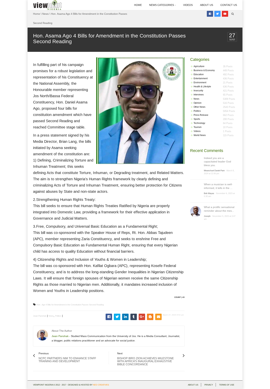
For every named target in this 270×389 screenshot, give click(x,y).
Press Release (201, 115)
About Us (206, 4)
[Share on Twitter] (117, 317)
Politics (58, 316)
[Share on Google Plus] (142, 317)
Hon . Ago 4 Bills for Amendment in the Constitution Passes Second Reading (70, 305)
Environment (200, 82)
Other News (199, 107)
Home (138, 4)
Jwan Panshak (39, 316)
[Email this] (158, 317)
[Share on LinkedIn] (125, 317)
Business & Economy (204, 70)
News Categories (162, 4)
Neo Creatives (101, 385)
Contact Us (228, 4)
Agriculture (199, 66)
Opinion (197, 103)
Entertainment (201, 78)
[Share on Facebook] (109, 317)
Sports (197, 119)
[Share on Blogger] (150, 317)
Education (199, 74)
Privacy (208, 385)
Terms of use (226, 385)
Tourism (197, 127)
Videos (188, 4)
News (45, 13)
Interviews (199, 94)
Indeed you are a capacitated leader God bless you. (217, 162)
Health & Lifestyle (202, 86)
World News (200, 135)
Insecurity (198, 90)
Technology (199, 123)
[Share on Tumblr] (133, 317)
